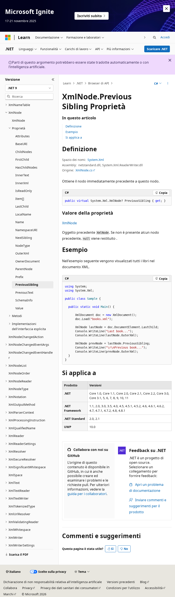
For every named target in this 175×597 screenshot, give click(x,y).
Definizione (74, 126)
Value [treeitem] (19, 308)
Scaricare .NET (157, 49)
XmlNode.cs (84, 170)
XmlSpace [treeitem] (15, 475)
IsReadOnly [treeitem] (23, 191)
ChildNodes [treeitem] (23, 152)
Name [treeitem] (19, 222)
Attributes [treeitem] (22, 136)
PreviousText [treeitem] (24, 292)
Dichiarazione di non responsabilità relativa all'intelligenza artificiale (52, 582)
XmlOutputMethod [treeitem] (22, 404)
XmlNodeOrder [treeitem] (19, 373)
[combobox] (29, 88)
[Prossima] (145, 37)
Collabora (10, 588)
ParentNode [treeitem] (23, 269)
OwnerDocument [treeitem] (27, 261)
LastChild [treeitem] (22, 206)
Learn (67, 83)
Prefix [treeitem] (19, 277)
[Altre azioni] (168, 83)
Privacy (27, 588)
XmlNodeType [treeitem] (18, 389)
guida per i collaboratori (86, 493)
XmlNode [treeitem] (18, 120)
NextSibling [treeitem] (23, 238)
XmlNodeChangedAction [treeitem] (26, 337)
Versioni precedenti (121, 582)
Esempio (72, 132)
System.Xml (96, 160)
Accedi (165, 37)
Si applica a (74, 137)
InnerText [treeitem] (22, 175)
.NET (79, 83)
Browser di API (98, 83)
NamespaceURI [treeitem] (26, 230)
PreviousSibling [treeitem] (26, 285)
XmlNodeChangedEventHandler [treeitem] (31, 355)
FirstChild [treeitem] (22, 159)
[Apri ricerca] (154, 37)
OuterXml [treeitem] (22, 253)
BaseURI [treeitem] (21, 144)
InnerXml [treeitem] (22, 183)
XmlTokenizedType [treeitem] (22, 506)
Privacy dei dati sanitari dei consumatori (69, 588)
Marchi (8, 594)
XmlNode (69, 223)
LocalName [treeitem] (23, 214)
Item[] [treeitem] (19, 199)
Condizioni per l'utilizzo (123, 588)
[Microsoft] (8, 37)
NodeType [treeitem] (22, 246)
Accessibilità (154, 588)
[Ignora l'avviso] (166, 8)
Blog (143, 582)
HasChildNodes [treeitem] (26, 167)
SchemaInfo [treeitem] (23, 300)
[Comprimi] (53, 79)
